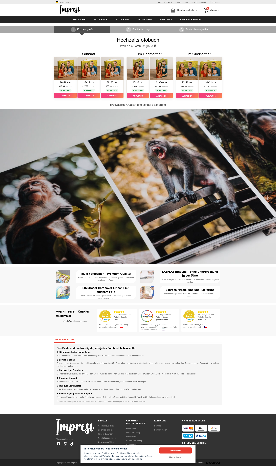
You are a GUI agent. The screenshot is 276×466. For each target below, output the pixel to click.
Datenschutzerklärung (106, 442)
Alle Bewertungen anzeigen (76, 321)
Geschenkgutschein (106, 425)
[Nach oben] (272, 462)
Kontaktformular (160, 429)
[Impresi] (70, 9)
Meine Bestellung (133, 432)
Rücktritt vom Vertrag (134, 440)
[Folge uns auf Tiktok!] (72, 443)
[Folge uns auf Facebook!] (58, 443)
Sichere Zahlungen (105, 434)
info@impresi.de (182, 2)
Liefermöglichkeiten (106, 429)
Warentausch (131, 436)
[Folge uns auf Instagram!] (65, 443)
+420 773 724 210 (165, 2)
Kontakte (157, 425)
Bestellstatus (131, 428)
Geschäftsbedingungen (107, 438)
